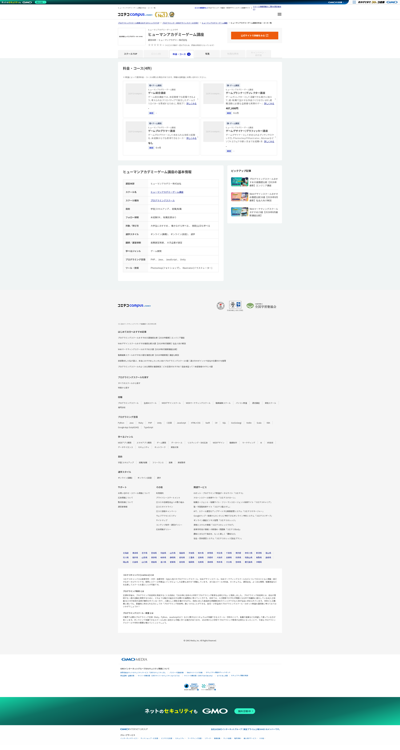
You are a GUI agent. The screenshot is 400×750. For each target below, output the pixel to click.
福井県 (135, 557)
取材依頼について (125, 502)
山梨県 (144, 557)
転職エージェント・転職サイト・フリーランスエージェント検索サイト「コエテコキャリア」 (233, 502)
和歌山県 (248, 557)
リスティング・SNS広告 (198, 442)
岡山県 (126, 562)
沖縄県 (259, 562)
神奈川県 (248, 552)
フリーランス (158, 462)
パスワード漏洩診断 (177, 672)
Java (131, 422)
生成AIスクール (150, 403)
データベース (176, 442)
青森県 (135, 552)
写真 (207, 53)
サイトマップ (161, 520)
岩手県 (144, 552)
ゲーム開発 (161, 442)
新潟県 (259, 552)
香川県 (163, 562)
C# (216, 422)
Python (121, 422)
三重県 (191, 557)
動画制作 (233, 442)
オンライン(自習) (145, 477)
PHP (150, 422)
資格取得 (181, 462)
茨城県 (191, 552)
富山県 (268, 552)
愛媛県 (172, 562)
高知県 (182, 562)
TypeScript (148, 427)
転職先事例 (233, 53)
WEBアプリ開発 (124, 442)
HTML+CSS (195, 422)
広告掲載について (125, 497)
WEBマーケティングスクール (198, 403)
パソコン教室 (241, 403)
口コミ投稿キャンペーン (166, 511)
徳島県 (154, 562)
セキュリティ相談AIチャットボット (218, 672)
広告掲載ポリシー (163, 529)
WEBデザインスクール (171, 403)
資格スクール (270, 403)
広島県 (135, 562)
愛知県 (182, 557)
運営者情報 (122, 506)
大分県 (229, 562)
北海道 (126, 552)
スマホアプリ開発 (144, 442)
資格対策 (174, 447)
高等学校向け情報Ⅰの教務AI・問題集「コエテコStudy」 (217, 529)
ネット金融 (227, 738)
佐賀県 (201, 562)
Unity (159, 422)
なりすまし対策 (222, 675)
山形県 (172, 552)
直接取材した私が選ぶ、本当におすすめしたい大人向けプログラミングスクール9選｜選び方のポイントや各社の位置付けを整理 (172, 360)
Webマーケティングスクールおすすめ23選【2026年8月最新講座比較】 (148, 349)
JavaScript (181, 422)
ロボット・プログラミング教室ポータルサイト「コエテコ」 (219, 493)
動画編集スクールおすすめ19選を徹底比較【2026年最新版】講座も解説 (148, 355)
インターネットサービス (129, 738)
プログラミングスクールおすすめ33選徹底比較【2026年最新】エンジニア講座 (151, 337)
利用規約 (160, 493)
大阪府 (219, 557)
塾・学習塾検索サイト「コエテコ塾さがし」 (212, 506)
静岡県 (172, 557)
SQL (224, 422)
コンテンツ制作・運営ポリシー (169, 524)
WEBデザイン (218, 442)
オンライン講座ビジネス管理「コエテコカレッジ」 (215, 520)
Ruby (141, 422)
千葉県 (229, 552)
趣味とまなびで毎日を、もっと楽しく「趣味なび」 (215, 533)
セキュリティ (143, 447)
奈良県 (238, 557)
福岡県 (191, 562)
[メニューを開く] (279, 15)
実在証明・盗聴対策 (127, 675)
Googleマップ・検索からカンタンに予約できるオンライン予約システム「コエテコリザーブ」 (233, 515)
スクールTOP (130, 53)
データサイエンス (125, 447)
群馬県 (210, 552)
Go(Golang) (236, 422)
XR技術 (270, 442)
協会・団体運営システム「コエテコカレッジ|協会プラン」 (218, 538)
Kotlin (249, 422)
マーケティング (248, 442)
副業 (170, 462)
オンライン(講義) (125, 477)
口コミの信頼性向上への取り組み (170, 502)
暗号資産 (237, 738)
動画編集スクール (223, 403)
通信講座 (256, 403)
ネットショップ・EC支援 (149, 738)
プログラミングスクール (163, 200)
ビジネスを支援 (166, 738)
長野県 (154, 557)
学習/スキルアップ (126, 462)
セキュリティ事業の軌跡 (239, 675)
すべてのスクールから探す (129, 383)
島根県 (268, 557)
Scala (259, 422)
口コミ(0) (156, 53)
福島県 (182, 552)
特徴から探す (123, 387)
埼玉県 (219, 552)
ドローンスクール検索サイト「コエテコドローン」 (215, 497)
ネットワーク (160, 447)
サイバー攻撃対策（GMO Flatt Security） (199, 675)
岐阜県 (163, 557)
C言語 (169, 422)
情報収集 (217, 738)
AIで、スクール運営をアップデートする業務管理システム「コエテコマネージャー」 (229, 511)
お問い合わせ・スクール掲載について (134, 493)
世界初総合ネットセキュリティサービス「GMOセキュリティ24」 (143, 672)
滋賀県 (201, 557)
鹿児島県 (248, 562)
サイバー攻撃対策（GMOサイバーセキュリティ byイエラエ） (159, 675)
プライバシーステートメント (168, 497)
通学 (159, 477)
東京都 (238, 552)
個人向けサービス (250, 738)
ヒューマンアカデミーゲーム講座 (167, 192)
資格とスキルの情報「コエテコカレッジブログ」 (214, 524)
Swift (207, 422)
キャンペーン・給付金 (258, 53)
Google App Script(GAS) (128, 427)
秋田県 (163, 552)
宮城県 (154, 552)
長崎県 (210, 562)
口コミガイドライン (164, 506)
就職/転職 (143, 462)
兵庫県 (229, 557)
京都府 (210, 557)
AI (261, 442)
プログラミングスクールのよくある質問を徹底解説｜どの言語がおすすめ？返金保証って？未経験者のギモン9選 (165, 366)
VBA (268, 422)
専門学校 (121, 407)
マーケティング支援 (195, 738)
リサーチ (208, 738)
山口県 (144, 562)
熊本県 (219, 562)
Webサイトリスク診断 (194, 672)
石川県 (126, 557)
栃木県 (201, 552)
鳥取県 (259, 557)
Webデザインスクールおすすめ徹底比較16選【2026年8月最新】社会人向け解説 (152, 343)
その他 (261, 738)
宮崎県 (238, 562)
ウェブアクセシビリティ (166, 515)
